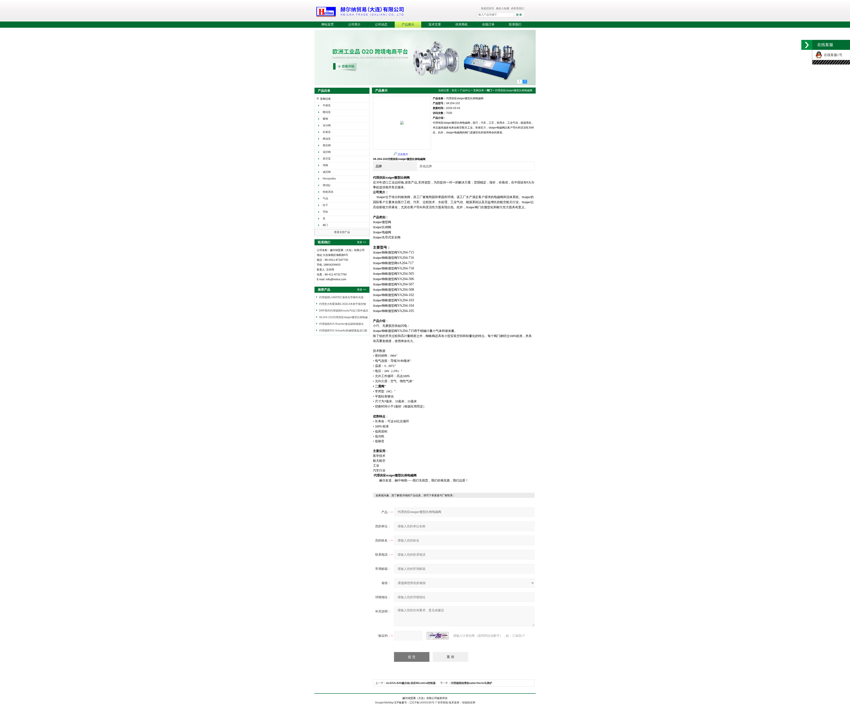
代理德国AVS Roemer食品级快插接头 (341, 323)
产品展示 (408, 24)
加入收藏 (503, 8)
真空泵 (327, 158)
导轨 (325, 211)
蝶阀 (325, 118)
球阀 (325, 165)
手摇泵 (327, 105)
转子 (325, 205)
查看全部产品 (342, 232)
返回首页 (488, 8)
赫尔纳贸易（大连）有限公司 (386, 11)
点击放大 (403, 154)
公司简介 (354, 24)
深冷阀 (327, 125)
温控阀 (327, 152)
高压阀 (327, 145)
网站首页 (327, 24)
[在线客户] (806, 45)
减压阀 (327, 171)
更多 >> (361, 242)
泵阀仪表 (325, 98)
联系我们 (519, 8)
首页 (454, 90)
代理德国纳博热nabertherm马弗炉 (471, 683)
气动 (325, 198)
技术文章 (435, 24)
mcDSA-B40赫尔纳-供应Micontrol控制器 (411, 683)
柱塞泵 (327, 132)
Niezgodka (329, 178)
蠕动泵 (327, 112)
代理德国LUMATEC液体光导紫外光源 (341, 297)
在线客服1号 (832, 55)
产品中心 (465, 90)
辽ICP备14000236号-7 (423, 702)
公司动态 (381, 24)
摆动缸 (327, 185)
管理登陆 (442, 702)
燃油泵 (327, 138)
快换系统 (328, 191)
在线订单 (488, 24)
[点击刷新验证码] (438, 635)
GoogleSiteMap (384, 702)
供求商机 (461, 24)
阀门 (325, 225)
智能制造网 (468, 702)
